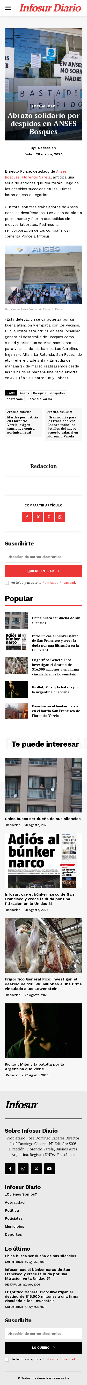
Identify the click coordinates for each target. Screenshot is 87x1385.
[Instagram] (23, 1168)
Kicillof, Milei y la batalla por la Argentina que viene (55, 689)
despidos (57, 393)
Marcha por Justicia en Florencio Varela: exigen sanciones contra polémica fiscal (22, 425)
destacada (15, 399)
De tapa (11, 1284)
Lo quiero (41, 1347)
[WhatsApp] (60, 517)
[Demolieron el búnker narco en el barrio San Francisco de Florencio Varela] (16, 711)
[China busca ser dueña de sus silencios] (16, 620)
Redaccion (47, 148)
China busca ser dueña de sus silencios (43, 818)
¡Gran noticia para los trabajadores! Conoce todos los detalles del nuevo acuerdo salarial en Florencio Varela (62, 427)
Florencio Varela (39, 399)
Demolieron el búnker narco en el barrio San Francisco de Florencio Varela (56, 711)
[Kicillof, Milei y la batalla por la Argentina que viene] (16, 689)
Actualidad (43, 106)
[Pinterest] (49, 517)
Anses (24, 393)
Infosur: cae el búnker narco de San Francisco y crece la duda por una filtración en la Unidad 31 (55, 643)
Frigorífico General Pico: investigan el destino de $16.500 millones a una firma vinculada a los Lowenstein (55, 666)
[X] (38, 517)
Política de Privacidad (58, 582)
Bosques (40, 393)
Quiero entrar (40, 571)
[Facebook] (27, 517)
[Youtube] (49, 1168)
